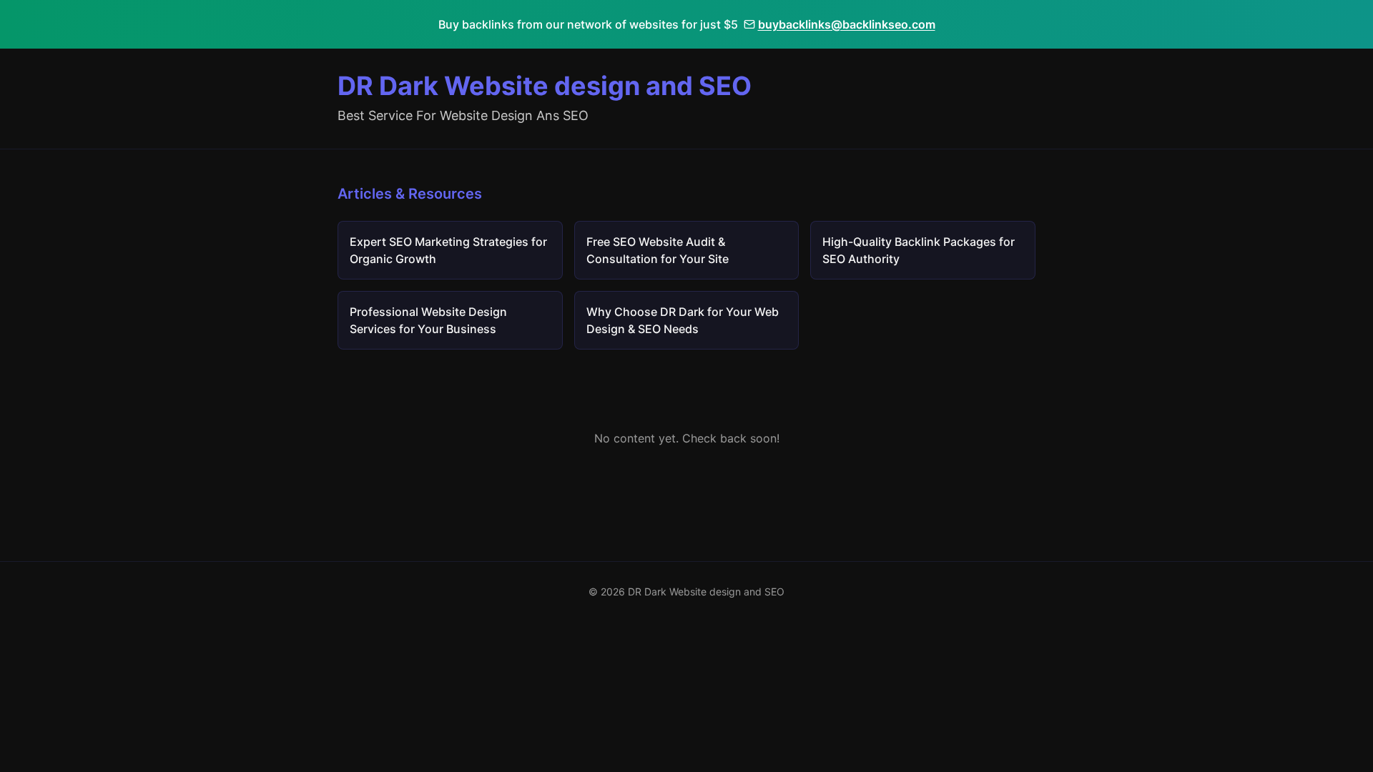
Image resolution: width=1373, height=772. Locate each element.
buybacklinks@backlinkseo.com (846, 24)
